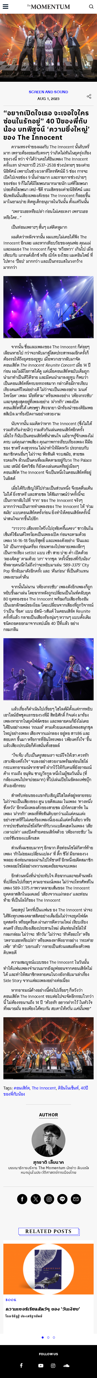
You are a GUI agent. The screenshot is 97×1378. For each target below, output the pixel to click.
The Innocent (44, 1088)
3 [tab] (55, 1336)
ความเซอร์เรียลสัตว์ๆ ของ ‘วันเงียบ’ (43, 1309)
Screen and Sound (48, 93)
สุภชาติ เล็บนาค (48, 1162)
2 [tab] (49, 1336)
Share (89, 96)
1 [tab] (43, 1336)
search (91, 6)
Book (11, 1300)
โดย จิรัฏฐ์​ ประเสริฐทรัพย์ (24, 1316)
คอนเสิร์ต (22, 1088)
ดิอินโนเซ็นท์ (68, 1088)
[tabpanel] (48, 1281)
